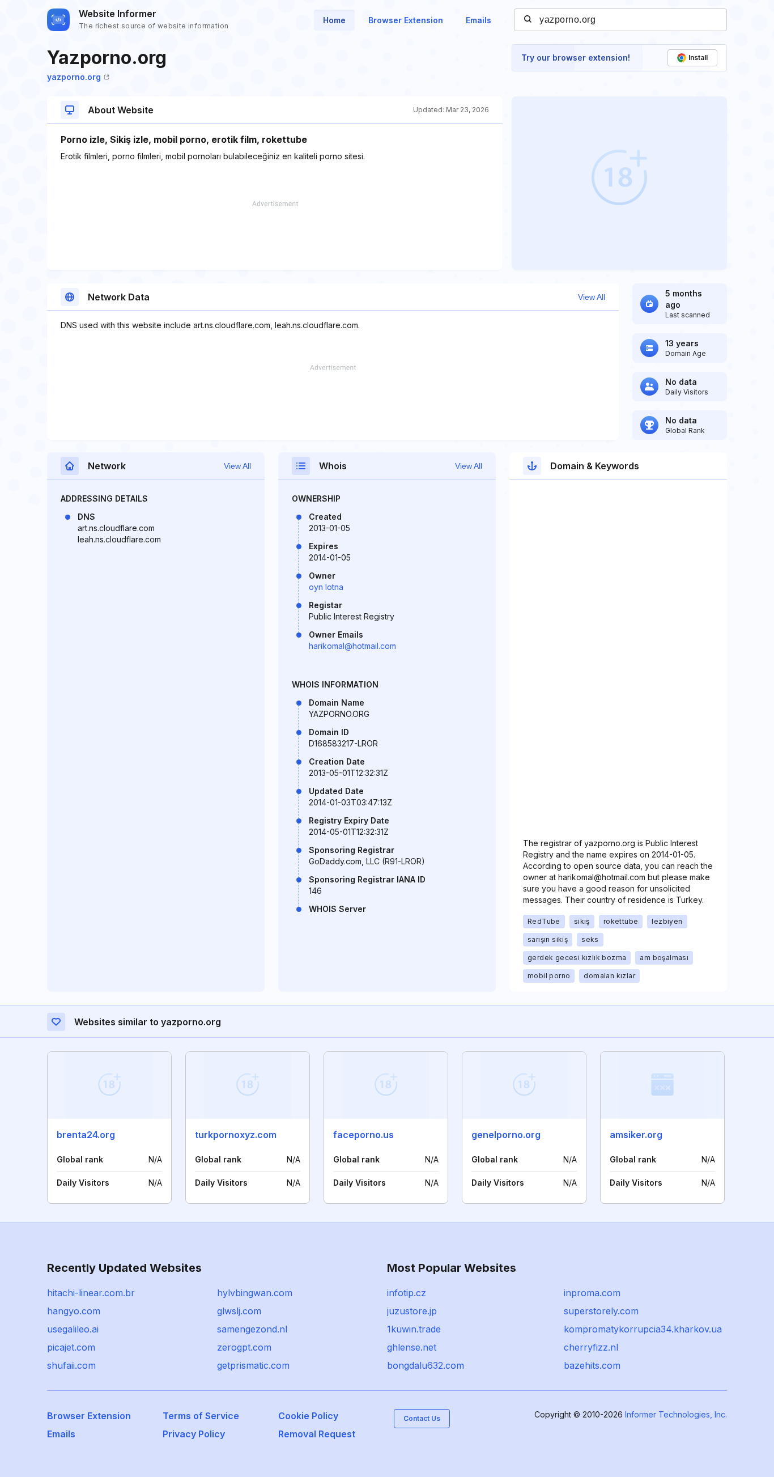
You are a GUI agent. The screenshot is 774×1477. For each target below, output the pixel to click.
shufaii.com (71, 1365)
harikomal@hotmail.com (352, 646)
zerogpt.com (244, 1347)
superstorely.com (601, 1311)
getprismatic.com (253, 1365)
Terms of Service (201, 1415)
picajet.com (71, 1347)
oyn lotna (326, 587)
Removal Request (316, 1434)
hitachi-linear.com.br (91, 1292)
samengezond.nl (252, 1329)
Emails (478, 20)
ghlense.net (411, 1347)
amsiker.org (636, 1134)
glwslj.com (239, 1311)
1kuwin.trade (414, 1329)
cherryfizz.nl (591, 1347)
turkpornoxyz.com (236, 1134)
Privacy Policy (194, 1434)
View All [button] (591, 297)
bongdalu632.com (425, 1365)
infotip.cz (406, 1292)
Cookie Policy (308, 1415)
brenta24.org (86, 1134)
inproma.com (592, 1292)
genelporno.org (506, 1134)
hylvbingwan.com (254, 1292)
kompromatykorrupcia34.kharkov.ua (643, 1329)
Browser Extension (405, 20)
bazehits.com (592, 1365)
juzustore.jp (412, 1311)
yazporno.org (74, 77)
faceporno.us (363, 1134)
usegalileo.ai (73, 1329)
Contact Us (421, 1418)
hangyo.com (73, 1311)
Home (334, 20)
